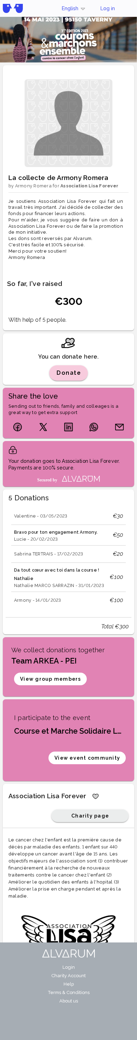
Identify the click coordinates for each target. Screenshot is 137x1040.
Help (69, 984)
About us (68, 1001)
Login (69, 967)
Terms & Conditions (69, 992)
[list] (68, 558)
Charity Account (68, 975)
